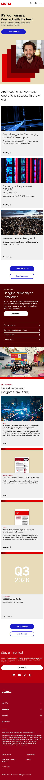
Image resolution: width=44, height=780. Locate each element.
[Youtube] (19, 675)
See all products (22, 276)
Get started (22, 668)
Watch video (16, 314)
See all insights (22, 626)
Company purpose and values (15, 330)
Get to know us (13, 32)
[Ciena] (7, 690)
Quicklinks (6, 722)
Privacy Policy (6, 754)
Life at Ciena (8, 340)
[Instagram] (25, 675)
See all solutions (22, 269)
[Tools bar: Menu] (40, 3)
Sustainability (9, 335)
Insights (5, 703)
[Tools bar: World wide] (35, 3)
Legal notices (30, 754)
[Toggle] (40, 703)
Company (5, 709)
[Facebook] (30, 675)
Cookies (28, 760)
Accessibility (6, 767)
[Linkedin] (14, 675)
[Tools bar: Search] (30, 3)
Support (5, 715)
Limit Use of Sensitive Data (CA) (9, 760)
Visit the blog (22, 634)
